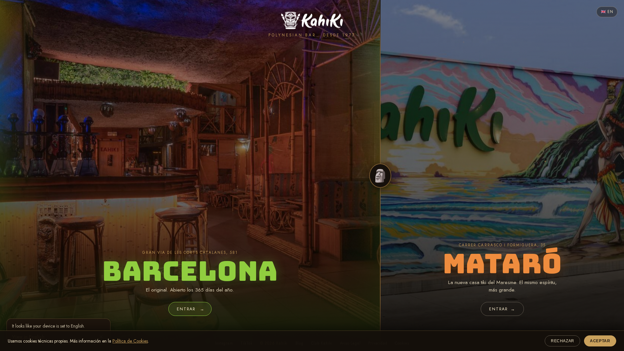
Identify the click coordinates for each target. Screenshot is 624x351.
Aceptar (600, 341)
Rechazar (562, 341)
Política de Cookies (130, 341)
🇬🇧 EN (607, 12)
